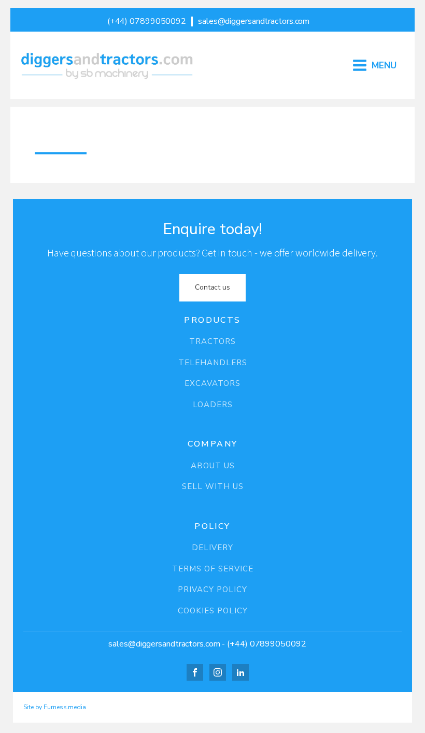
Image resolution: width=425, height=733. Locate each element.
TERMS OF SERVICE (212, 569)
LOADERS (213, 404)
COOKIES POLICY (213, 611)
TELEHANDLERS (212, 362)
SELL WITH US (213, 486)
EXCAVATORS (212, 383)
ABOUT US (213, 466)
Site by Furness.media (54, 707)
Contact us (212, 287)
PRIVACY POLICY (212, 589)
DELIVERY (212, 547)
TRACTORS (212, 341)
